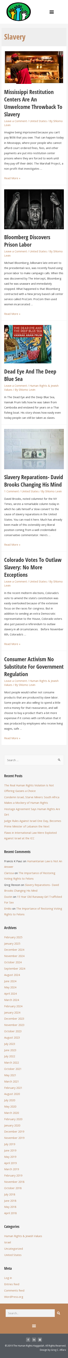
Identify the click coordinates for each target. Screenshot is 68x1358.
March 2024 (11, 1000)
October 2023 (13, 1031)
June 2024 (10, 981)
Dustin (8, 897)
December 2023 (14, 1018)
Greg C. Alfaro (58, 1350)
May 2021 (10, 1075)
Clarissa (9, 873)
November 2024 (14, 956)
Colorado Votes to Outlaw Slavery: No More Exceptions (33, 567)
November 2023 (14, 1025)
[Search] (58, 1313)
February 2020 (13, 1119)
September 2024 (14, 968)
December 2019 (14, 1131)
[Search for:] (34, 760)
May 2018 (10, 1207)
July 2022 (9, 1056)
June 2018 (10, 1200)
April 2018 (10, 1213)
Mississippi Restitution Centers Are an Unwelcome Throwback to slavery (33, 103)
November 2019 (14, 1138)
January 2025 (12, 943)
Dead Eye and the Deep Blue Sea (30, 375)
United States (38, 121)
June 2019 (10, 1150)
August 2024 (12, 975)
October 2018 (13, 1188)
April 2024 (10, 993)
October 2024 (13, 962)
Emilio (8, 908)
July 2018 (9, 1194)
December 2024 (14, 949)
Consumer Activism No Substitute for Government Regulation (34, 666)
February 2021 (13, 1088)
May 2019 (10, 1157)
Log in (8, 1278)
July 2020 (9, 1100)
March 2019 (11, 1169)
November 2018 (14, 1182)
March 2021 (11, 1081)
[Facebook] (28, 1340)
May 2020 (10, 1106)
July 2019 (9, 1144)
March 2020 (11, 1113)
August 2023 (12, 1037)
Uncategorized (13, 1248)
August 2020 (12, 1094)
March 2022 (11, 1062)
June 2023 (10, 1050)
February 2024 (13, 1006)
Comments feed (14, 1290)
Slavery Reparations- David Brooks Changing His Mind (33, 480)
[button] (51, 11)
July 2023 (9, 1044)
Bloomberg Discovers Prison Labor (27, 240)
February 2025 (13, 937)
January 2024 (12, 1012)
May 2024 (10, 987)
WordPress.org (13, 1297)
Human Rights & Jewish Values (23, 1236)
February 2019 (13, 1175)
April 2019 (10, 1163)
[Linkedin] (34, 1340)
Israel (7, 1242)
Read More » (12, 178)
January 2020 (12, 1125)
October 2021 (13, 1069)
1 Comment (11, 491)
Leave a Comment (15, 121)
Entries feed (11, 1284)
